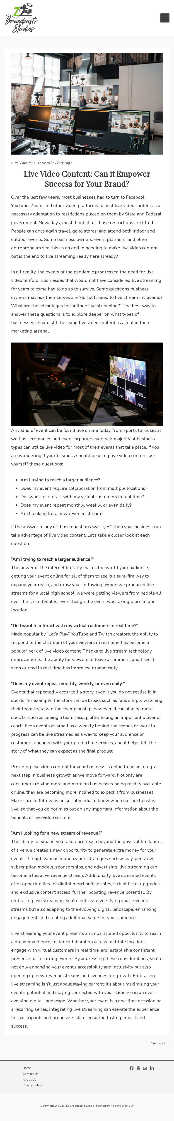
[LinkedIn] (152, 1068)
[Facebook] (132, 1068)
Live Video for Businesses (31, 163)
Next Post (160, 1043)
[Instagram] (138, 1068)
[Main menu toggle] (165, 18)
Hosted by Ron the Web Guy (115, 1106)
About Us (29, 1079)
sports (17, 700)
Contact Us (31, 1074)
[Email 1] (145, 1068)
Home (27, 1068)
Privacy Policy (32, 1085)
